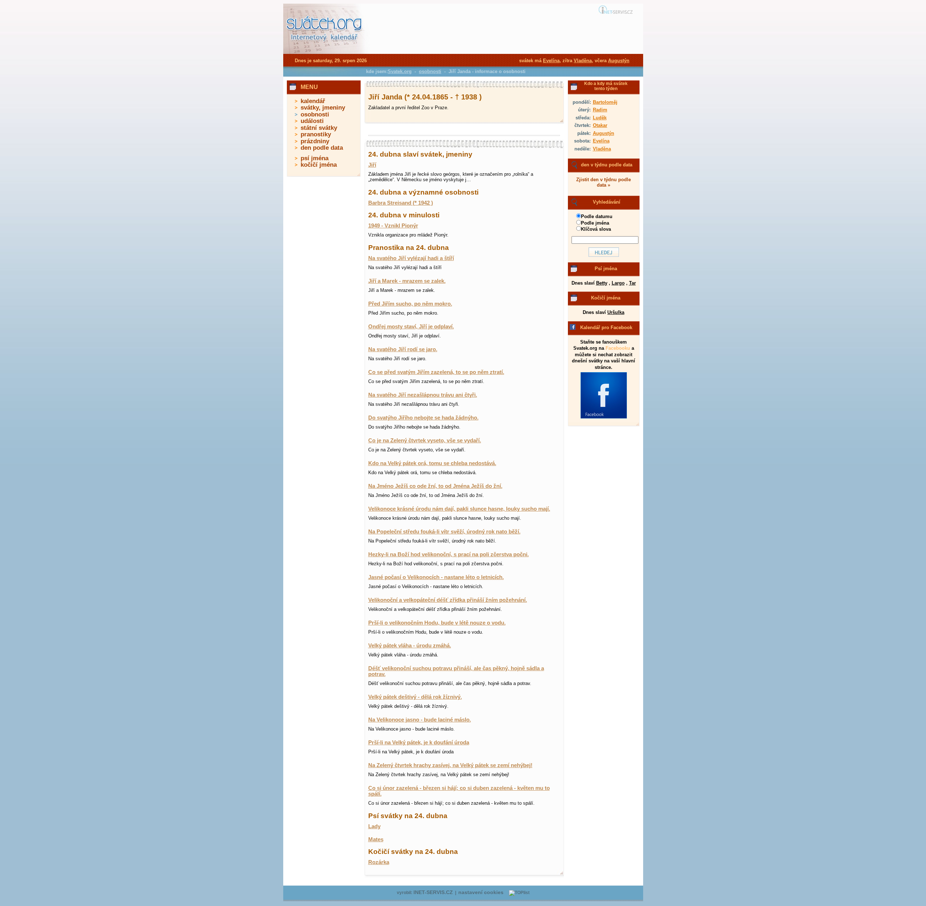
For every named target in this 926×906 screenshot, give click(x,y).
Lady (374, 826)
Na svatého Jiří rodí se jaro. (402, 349)
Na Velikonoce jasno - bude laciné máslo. (419, 720)
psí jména (314, 158)
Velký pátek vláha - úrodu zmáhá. (409, 645)
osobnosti (315, 114)
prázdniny (315, 141)
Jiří (372, 165)
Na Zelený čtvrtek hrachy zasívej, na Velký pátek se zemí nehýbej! (450, 765)
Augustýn (603, 133)
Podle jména (595, 223)
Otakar (600, 125)
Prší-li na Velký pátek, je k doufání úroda (418, 742)
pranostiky (316, 134)
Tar (632, 283)
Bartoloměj (605, 102)
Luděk (600, 117)
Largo (618, 283)
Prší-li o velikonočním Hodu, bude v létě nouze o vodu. (437, 623)
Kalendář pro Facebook (606, 327)
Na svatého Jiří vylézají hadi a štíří (411, 258)
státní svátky (319, 127)
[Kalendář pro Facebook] (604, 417)
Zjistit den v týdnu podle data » (603, 182)
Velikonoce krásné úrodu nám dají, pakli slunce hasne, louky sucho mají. (459, 509)
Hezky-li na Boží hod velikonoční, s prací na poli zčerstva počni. (448, 554)
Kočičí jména (605, 298)
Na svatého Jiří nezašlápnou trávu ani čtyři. (422, 395)
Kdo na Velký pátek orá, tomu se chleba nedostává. (432, 463)
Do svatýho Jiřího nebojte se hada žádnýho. (423, 418)
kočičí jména (319, 164)
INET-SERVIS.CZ (433, 892)
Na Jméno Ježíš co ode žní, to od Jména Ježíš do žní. (435, 486)
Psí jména (606, 268)
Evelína (601, 141)
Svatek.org (400, 71)
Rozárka (378, 862)
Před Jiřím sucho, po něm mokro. (410, 304)
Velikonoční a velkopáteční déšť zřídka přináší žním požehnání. (447, 600)
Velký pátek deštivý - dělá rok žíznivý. (415, 697)
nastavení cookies (481, 892)
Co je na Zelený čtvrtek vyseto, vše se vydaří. (424, 440)
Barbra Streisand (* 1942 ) (400, 203)
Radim (600, 109)
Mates (375, 839)
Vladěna (602, 149)
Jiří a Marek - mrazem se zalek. (407, 281)
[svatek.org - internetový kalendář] (324, 52)
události (312, 121)
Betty (601, 283)
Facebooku (618, 348)
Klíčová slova (596, 229)
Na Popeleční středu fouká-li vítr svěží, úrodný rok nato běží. (444, 532)
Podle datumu (596, 216)
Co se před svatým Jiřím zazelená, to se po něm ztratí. (436, 372)
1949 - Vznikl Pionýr (393, 226)
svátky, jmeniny (323, 107)
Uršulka (615, 312)
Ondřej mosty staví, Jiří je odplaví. (411, 326)
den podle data (322, 147)
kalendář (313, 101)
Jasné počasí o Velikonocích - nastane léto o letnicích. (436, 577)
